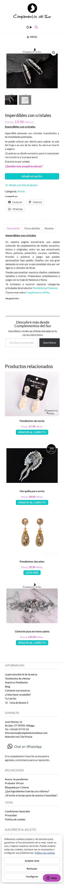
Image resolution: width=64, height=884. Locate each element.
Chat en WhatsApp (28, 746)
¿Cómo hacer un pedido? (18, 694)
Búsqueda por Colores (17, 787)
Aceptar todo (32, 860)
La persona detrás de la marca (21, 674)
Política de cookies (15, 819)
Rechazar (32, 868)
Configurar (32, 876)
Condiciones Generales (17, 811)
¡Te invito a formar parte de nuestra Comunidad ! (31, 795)
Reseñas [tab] (49, 228)
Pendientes (39, 287)
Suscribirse (49, 342)
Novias (21, 191)
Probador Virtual (14, 783)
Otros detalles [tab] (32, 228)
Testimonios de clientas (17, 678)
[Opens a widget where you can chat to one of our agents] (52, 878)
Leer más (32, 572)
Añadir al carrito (32, 176)
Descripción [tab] (13, 228)
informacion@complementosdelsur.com (26, 732)
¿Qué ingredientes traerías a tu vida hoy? (27, 791)
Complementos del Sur (38, 292)
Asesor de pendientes (16, 779)
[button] (54, 53)
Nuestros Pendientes (16, 682)
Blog (7, 686)
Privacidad (11, 815)
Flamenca (52, 287)
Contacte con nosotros (17, 690)
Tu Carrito (10, 698)
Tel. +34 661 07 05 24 (17, 729)
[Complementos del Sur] (32, 11)
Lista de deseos (18, 702)
